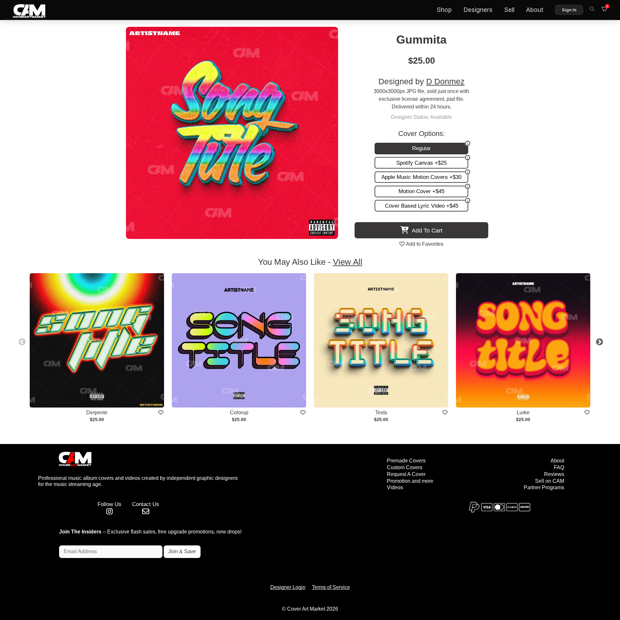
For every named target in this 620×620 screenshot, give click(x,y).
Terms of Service (331, 587)
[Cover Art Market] (24, 10)
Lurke (523, 412)
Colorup (239, 412)
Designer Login (287, 587)
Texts (381, 412)
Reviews (554, 474)
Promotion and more (410, 481)
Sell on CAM (549, 481)
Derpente (97, 412)
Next (598, 341)
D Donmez (445, 81)
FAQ (559, 467)
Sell (509, 10)
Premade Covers (406, 460)
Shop (444, 10)
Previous (21, 341)
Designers (477, 10)
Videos (395, 487)
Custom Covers (404, 467)
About (534, 10)
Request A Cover (406, 474)
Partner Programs (544, 487)
